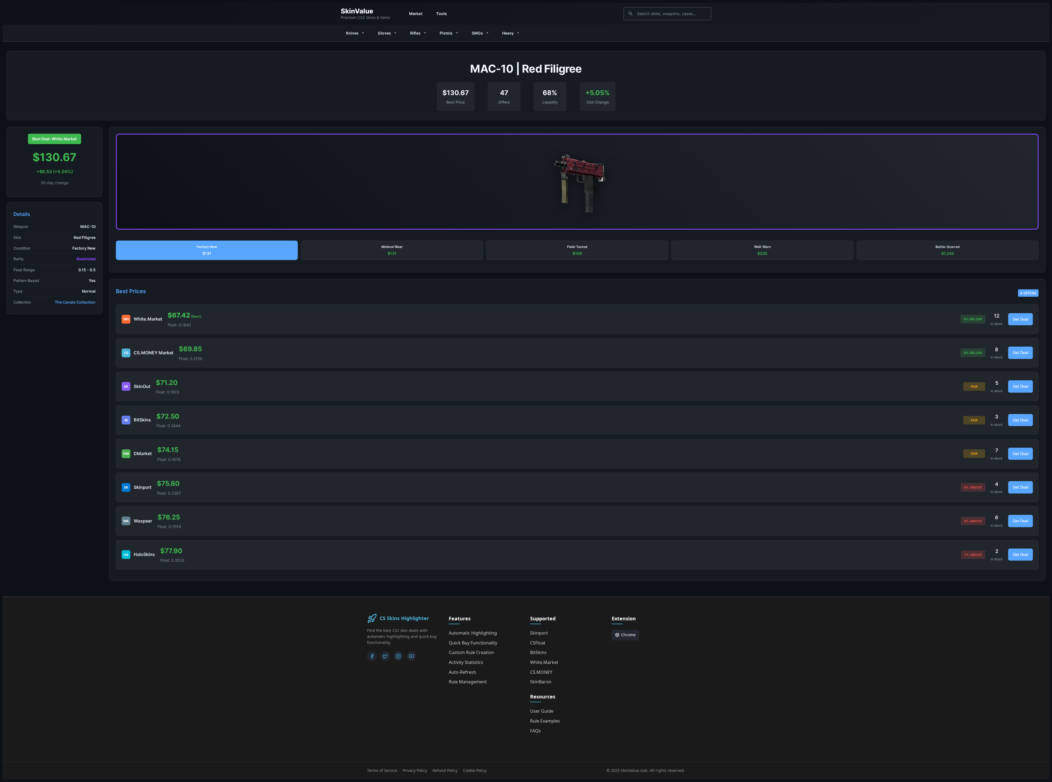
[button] (207, 250)
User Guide (541, 711)
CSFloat (537, 643)
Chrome (628, 634)
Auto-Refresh (462, 672)
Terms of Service (382, 770)
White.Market (544, 662)
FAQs (535, 731)
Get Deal (1020, 319)
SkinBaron (540, 682)
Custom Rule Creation (471, 652)
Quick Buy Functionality (473, 643)
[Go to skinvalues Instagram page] (398, 656)
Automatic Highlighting (473, 633)
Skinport (539, 633)
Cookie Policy (475, 770)
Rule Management (468, 682)
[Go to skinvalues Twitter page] (385, 656)
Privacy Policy (415, 770)
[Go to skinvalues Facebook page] (372, 656)
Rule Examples (545, 721)
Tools (441, 13)
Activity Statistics (466, 662)
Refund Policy (445, 770)
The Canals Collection (75, 302)
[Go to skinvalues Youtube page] (411, 656)
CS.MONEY (541, 672)
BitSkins (538, 652)
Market (415, 13)
